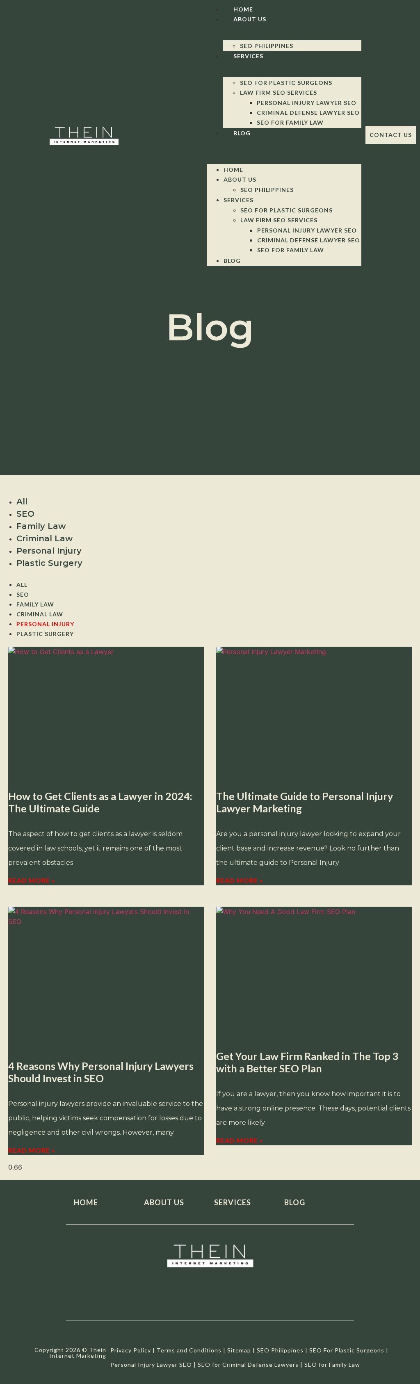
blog (294, 1202)
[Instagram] (210, 1300)
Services (248, 55)
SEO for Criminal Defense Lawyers (248, 1364)
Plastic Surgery (49, 563)
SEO (25, 514)
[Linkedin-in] (237, 1300)
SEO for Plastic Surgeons (286, 82)
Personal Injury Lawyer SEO (306, 102)
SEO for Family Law (290, 122)
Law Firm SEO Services (278, 92)
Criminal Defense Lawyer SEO (308, 112)
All (21, 501)
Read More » (31, 880)
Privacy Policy (130, 1350)
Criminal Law (44, 538)
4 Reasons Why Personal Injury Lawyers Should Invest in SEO (101, 1072)
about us (164, 1202)
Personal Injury (49, 551)
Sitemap (239, 1350)
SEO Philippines (266, 45)
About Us (249, 19)
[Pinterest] (265, 1300)
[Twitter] (182, 1300)
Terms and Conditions (189, 1350)
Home (243, 9)
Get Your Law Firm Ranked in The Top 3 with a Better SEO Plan (307, 1062)
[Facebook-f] (155, 1300)
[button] (284, 143)
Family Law (41, 526)
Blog (242, 133)
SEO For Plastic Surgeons (346, 1350)
